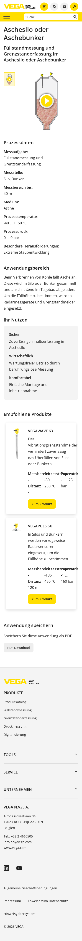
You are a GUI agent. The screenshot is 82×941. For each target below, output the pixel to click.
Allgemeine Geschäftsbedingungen (30, 888)
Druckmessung (15, 726)
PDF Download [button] (18, 648)
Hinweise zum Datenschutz (47, 901)
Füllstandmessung (18, 710)
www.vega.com (15, 847)
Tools (10, 754)
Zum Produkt (42, 504)
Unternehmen (18, 789)
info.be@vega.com (18, 842)
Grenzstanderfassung (20, 718)
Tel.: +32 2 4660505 (18, 836)
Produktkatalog (15, 702)
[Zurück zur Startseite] (21, 681)
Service (11, 772)
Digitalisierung (15, 734)
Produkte (13, 692)
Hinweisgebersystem (19, 914)
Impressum (12, 901)
